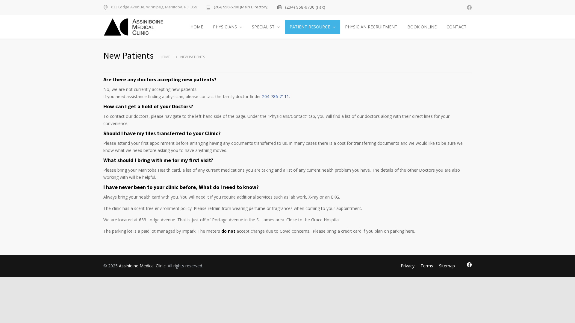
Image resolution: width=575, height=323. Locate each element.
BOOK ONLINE (422, 27)
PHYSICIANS (225, 27)
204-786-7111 (275, 96)
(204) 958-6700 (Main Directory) (241, 7)
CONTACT (457, 27)
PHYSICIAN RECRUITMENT (371, 27)
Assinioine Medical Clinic (142, 266)
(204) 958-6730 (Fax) (305, 7)
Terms (426, 266)
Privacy (407, 266)
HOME (196, 27)
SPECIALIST (263, 27)
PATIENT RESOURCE (310, 27)
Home (165, 57)
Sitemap (447, 266)
